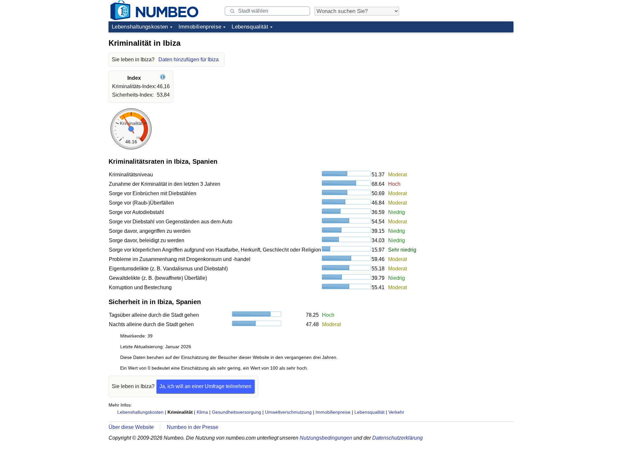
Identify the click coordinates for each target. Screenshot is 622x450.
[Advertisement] (464, 75)
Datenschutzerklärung (397, 438)
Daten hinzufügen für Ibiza (188, 59)
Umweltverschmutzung (288, 412)
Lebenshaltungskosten (140, 27)
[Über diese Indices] (163, 78)
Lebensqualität (250, 27)
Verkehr (396, 412)
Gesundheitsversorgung (236, 412)
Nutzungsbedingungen (326, 438)
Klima (202, 412)
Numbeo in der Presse (192, 427)
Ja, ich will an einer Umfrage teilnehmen (205, 386)
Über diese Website (131, 427)
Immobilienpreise (200, 27)
